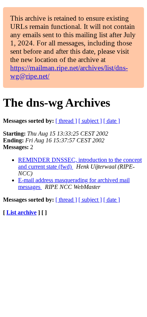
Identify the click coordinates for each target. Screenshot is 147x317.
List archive (21, 212)
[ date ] (111, 121)
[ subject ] (90, 121)
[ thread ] (66, 121)
